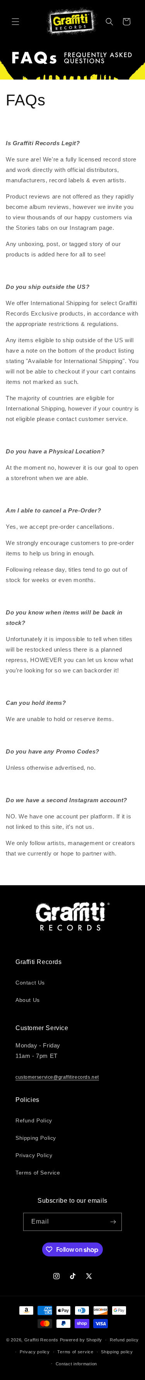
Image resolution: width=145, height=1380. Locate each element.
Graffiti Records (41, 1340)
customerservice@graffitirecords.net (57, 1077)
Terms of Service (37, 1173)
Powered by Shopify (81, 1340)
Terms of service (75, 1351)
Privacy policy (35, 1351)
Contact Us (30, 982)
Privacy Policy (33, 1155)
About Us (27, 1000)
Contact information (76, 1363)
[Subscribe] (112, 1222)
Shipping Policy (35, 1138)
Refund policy (124, 1340)
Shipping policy (117, 1351)
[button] (15, 21)
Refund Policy (33, 1120)
